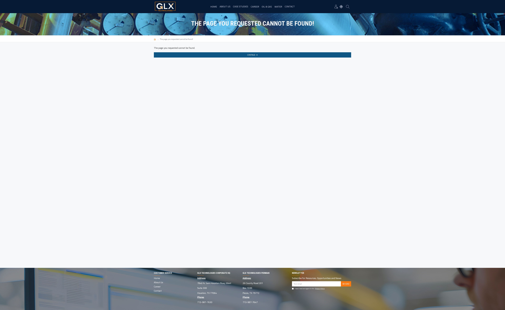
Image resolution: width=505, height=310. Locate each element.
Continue (251, 54)
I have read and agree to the (310, 288)
